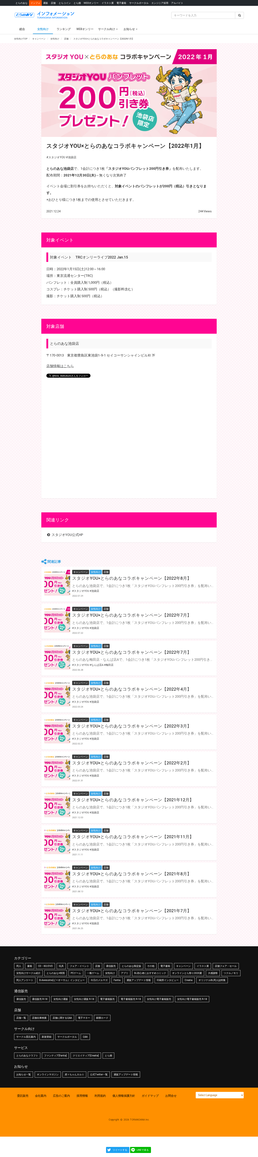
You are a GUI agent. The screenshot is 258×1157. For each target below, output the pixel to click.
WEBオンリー (91, 3)
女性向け (43, 29)
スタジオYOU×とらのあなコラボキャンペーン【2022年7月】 (131, 615)
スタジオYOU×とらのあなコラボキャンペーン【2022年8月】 (131, 578)
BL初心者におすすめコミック (150, 973)
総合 (22, 29)
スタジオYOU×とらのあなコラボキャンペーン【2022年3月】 (131, 726)
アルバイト (177, 3)
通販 (45, 3)
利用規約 (100, 1095)
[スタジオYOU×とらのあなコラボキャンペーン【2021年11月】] (57, 841)
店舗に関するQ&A (62, 1017)
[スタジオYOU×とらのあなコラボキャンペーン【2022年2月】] (57, 767)
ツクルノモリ (231, 973)
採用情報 (82, 1095)
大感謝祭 (213, 973)
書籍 (29, 966)
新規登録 (46, 1036)
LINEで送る (143, 1150)
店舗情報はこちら (60, 366)
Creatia (188, 980)
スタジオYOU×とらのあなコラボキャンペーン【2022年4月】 (131, 689)
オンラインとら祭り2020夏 (187, 973)
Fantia (117, 980)
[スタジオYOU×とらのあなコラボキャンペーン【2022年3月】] (57, 730)
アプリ (124, 973)
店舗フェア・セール (226, 966)
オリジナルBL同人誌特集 (212, 980)
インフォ (35, 3)
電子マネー (84, 1017)
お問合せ (171, 1095)
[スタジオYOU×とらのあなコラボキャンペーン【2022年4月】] (57, 694)
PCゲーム (76, 973)
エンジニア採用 (159, 3)
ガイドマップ (150, 1095)
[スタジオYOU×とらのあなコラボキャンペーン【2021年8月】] (57, 878)
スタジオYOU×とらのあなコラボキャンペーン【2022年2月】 (131, 763)
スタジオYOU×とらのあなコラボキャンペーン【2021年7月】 (131, 910)
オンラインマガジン (48, 1074)
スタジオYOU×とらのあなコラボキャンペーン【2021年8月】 (131, 873)
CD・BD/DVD (45, 966)
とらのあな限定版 (131, 966)
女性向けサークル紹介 (28, 973)
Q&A (85, 1036)
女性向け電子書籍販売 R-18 (192, 999)
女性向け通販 (60, 999)
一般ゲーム (93, 973)
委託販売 (22, 1095)
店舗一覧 (21, 1017)
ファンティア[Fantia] (55, 1055)
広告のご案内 (61, 1095)
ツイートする (120, 1150)
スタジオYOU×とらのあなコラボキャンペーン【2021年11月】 (133, 836)
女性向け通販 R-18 (84, 999)
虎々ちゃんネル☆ (74, 1074)
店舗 (53, 3)
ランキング (64, 29)
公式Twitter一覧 (99, 1074)
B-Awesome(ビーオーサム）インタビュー (62, 980)
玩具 (61, 966)
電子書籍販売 (107, 999)
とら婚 (77, 3)
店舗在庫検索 (39, 1017)
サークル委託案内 (26, 1036)
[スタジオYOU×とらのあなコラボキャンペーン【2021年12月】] (57, 804)
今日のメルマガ (99, 980)
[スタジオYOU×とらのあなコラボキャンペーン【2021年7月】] (57, 915)
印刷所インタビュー (168, 980)
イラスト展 (108, 3)
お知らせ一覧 (23, 1074)
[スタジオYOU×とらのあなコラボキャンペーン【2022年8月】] (57, 583)
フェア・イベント (79, 966)
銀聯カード (102, 1017)
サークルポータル (139, 3)
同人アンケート (24, 980)
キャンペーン (183, 966)
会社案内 (40, 1095)
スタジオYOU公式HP (67, 535)
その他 (150, 966)
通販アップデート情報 (139, 980)
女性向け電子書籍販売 (159, 999)
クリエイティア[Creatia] (86, 1055)
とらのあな (22, 3)
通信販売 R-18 (39, 999)
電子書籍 (121, 3)
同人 (18, 966)
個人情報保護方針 (123, 1095)
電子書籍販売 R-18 (131, 999)
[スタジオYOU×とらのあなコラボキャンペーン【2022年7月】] (57, 620)
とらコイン (65, 3)
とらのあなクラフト (27, 1055)
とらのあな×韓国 (56, 973)
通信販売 (111, 966)
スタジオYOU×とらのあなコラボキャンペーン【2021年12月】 (133, 799)
